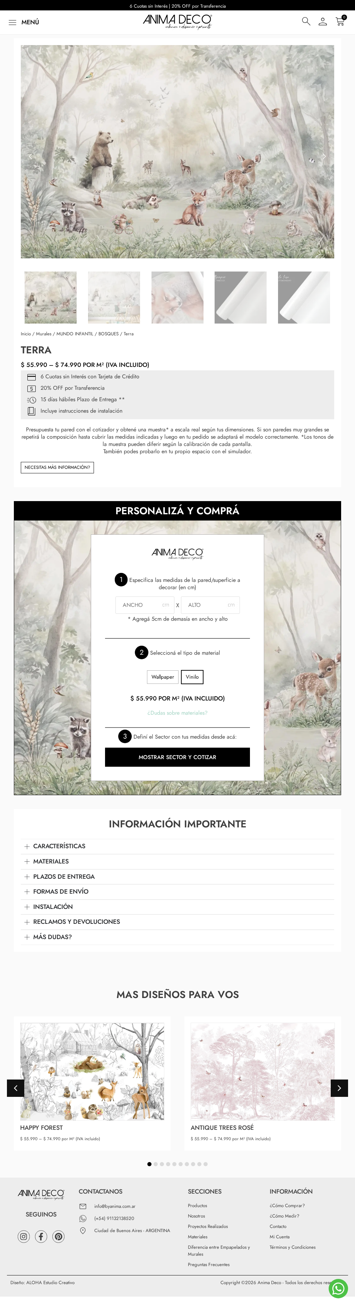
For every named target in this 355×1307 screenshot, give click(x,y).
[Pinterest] (58, 1236)
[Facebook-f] (41, 1236)
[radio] (162, 677)
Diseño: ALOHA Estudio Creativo (42, 1282)
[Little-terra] (177, 151)
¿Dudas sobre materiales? (177, 713)
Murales (43, 333)
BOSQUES (108, 333)
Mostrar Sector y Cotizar (177, 757)
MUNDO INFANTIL (75, 333)
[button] (23, 22)
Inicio (26, 333)
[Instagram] (24, 1236)
